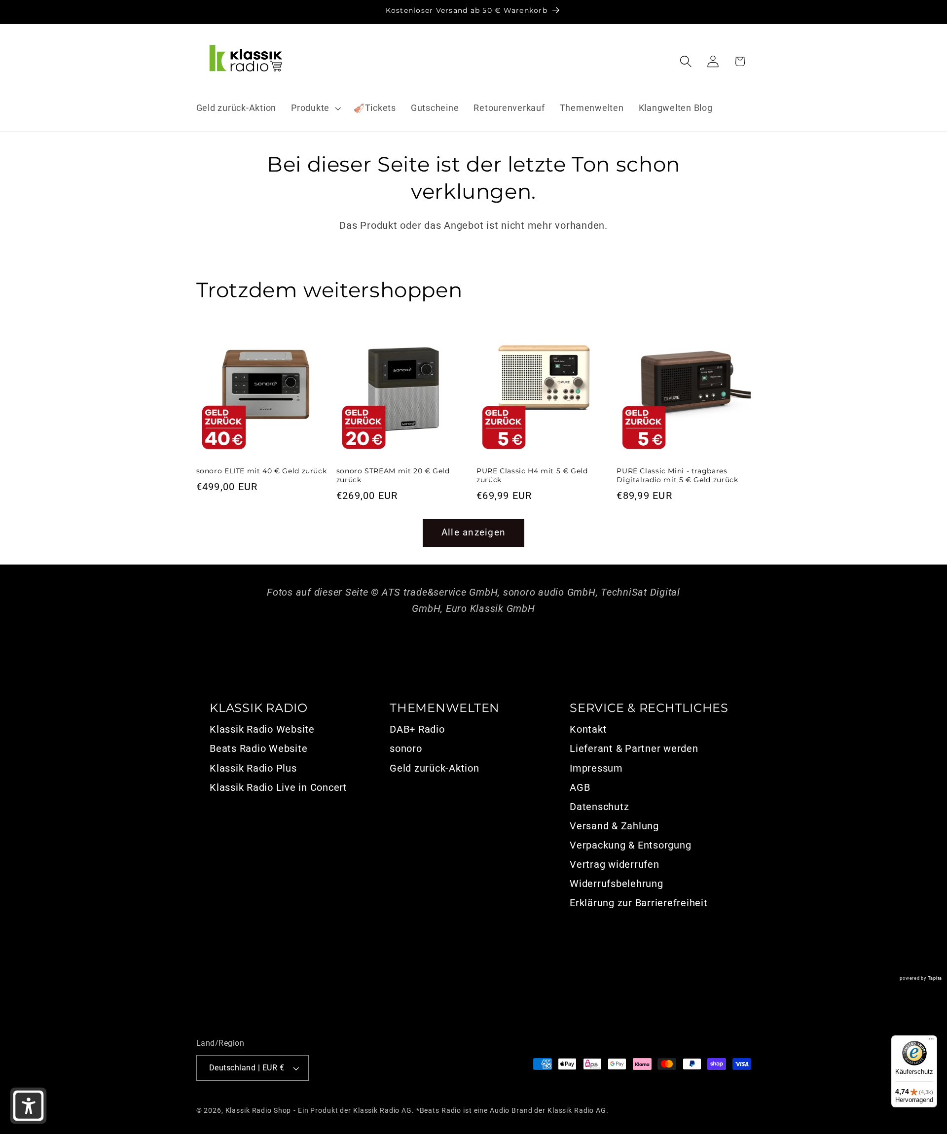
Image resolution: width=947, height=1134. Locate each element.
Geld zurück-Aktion (434, 768)
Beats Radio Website (258, 748)
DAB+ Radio (417, 729)
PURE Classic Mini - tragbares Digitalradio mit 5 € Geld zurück (677, 475)
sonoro (406, 748)
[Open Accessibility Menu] (28, 1105)
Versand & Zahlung (614, 826)
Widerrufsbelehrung (616, 883)
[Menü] (931, 1041)
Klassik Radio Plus (253, 768)
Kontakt (588, 729)
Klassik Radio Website (262, 729)
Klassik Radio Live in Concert (278, 787)
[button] (315, 108)
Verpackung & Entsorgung (630, 845)
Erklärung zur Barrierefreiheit (639, 903)
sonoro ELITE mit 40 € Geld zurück (261, 471)
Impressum (596, 768)
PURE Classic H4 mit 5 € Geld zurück (532, 475)
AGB (580, 787)
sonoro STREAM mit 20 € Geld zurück (393, 475)
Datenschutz (599, 807)
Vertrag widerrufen (614, 864)
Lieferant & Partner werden (634, 748)
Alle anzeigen (473, 532)
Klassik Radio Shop (258, 1110)
